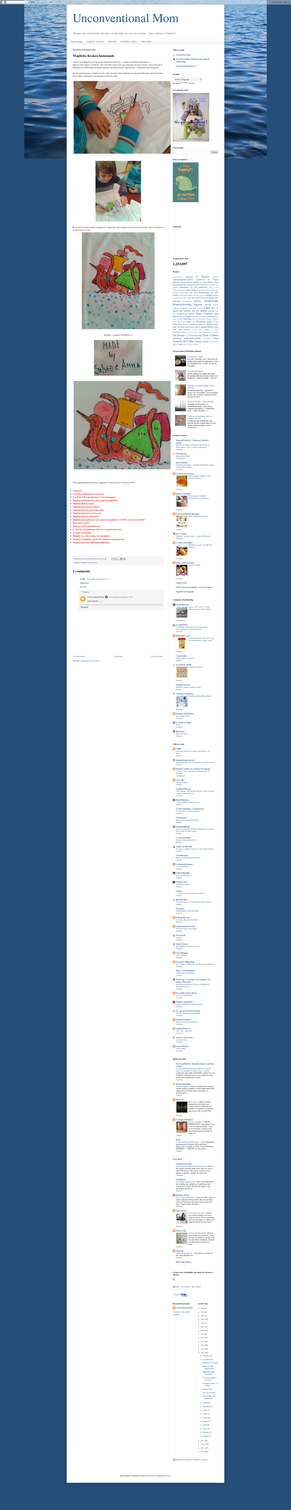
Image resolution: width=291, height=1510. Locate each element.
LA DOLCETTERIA (184, 542)
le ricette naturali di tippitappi (187, 514)
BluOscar (179, 1099)
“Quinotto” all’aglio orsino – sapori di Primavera (193, 536)
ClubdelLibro (203, 287)
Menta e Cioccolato (183, 493)
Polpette (209, 321)
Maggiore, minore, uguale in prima (188, 687)
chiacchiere (184, 287)
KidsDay (215, 305)
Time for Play (181, 1230)
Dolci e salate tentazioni (185, 562)
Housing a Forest (182, 1195)
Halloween (177, 301)
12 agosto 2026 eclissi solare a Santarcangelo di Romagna (192, 772)
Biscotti (196, 284)
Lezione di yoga (181, 1040)
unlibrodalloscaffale (192, 338)
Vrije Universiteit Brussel (185, 66)
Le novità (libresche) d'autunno (187, 920)
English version (95, 41)
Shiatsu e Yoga (211, 329)
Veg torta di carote (208, 1392)
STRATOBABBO (183, 873)
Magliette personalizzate (89, 562)
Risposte (86, 592)
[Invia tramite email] (112, 558)
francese (202, 295)
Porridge (215, 322)
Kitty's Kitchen (182, 462)
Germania (209, 295)
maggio (206, 1421)
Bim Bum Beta (181, 899)
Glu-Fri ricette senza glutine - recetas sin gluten (194, 587)
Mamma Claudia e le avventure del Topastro (193, 769)
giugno (205, 1417)
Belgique (176, 284)
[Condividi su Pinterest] (124, 558)
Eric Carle (194, 292)
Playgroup (200, 321)
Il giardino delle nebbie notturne (200, 696)
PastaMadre (214, 319)
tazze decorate (192, 332)
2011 (203, 1448)
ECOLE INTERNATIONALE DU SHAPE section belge (192, 60)
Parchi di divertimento (199, 319)
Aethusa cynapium (182, 1086)
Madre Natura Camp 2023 (185, 658)
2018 (203, 1337)
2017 (203, 1341)
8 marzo (179, 937)
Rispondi (83, 586)
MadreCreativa (182, 944)
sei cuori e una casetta (184, 1037)
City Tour (193, 287)
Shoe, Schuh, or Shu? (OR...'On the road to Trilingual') (195, 964)
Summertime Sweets (183, 456)
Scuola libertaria (182, 604)
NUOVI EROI (181, 1048)
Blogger (168, 1475)
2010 (203, 1451)
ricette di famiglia (200, 327)
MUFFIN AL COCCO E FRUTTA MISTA (200, 546)
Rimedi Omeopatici (183, 1084)
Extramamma (181, 817)
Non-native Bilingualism (185, 962)
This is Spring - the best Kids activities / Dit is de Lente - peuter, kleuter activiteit (195, 792)
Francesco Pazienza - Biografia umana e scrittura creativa (195, 1064)
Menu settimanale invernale (198, 516)
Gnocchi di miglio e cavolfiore (209, 1378)
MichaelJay (151, 1475)
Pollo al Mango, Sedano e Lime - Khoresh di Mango (200, 477)
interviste (207, 304)
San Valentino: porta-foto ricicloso (188, 946)
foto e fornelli (181, 534)
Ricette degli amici (187, 327)
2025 (203, 1312)
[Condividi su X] (118, 558)
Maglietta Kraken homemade (208, 1373)
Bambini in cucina (200, 282)
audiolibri (176, 282)
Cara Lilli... (180, 780)
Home (178, 1139)
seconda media (197, 330)
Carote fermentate (182, 866)
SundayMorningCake (179, 332)
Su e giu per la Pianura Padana (188, 1011)
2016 (203, 1345)
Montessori (181, 316)
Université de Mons (183, 55)
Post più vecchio (157, 656)
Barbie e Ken (213, 282)
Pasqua (208, 319)
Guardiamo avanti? (182, 884)
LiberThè (200, 308)
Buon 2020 (193, 1102)
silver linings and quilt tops (185, 1182)
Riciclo (210, 326)
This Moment (179, 335)
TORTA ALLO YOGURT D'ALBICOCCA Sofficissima (199, 497)
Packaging (211, 316)
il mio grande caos (183, 917)
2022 (203, 1323)
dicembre (206, 1355)
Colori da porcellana (179, 290)
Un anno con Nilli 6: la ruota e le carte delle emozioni (195, 849)
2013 (203, 1440)
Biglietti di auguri (186, 284)
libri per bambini (199, 310)
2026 (203, 1308)
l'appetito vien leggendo (185, 591)
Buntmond (180, 731)
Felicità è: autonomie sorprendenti (188, 1013)
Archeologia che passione (185, 973)
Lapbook (184, 308)
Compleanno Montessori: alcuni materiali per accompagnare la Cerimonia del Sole (192, 628)
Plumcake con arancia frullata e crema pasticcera (200, 386)
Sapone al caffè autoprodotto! (208, 1367)
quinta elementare (196, 324)
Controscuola (181, 656)
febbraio (206, 1432)
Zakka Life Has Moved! (184, 1253)
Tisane (187, 336)
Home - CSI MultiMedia (185, 970)
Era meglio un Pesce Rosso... (187, 993)
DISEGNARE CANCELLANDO (187, 911)
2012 (203, 1444)
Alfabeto (215, 277)
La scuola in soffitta (183, 722)
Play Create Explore (183, 1262)
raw (205, 324)
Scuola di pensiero (183, 684)
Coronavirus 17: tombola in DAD (187, 811)
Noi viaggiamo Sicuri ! (195, 371)
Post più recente (79, 656)
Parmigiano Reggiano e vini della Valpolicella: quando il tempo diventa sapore (195, 466)
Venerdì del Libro (183, 341)
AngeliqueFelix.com (183, 789)
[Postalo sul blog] (115, 558)
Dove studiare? (181, 955)
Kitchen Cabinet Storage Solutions (188, 857)
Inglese (198, 304)
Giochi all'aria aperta (180, 298)
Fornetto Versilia (193, 295)
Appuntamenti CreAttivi (185, 926)
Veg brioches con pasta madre (208, 1397)
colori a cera (213, 287)
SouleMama (180, 1179)
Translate (191, 83)
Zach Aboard (181, 1210)
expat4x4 (176, 295)
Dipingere (194, 290)
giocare (215, 295)
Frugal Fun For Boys (184, 1164)
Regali (210, 324)
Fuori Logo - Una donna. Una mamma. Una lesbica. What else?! (193, 980)
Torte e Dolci (210, 335)
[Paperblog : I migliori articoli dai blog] (180, 1296)
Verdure (205, 341)
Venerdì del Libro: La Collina (210, 1384)
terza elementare (203, 332)
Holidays (198, 301)
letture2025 (192, 308)
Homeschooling (182, 304)
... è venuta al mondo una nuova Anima (190, 893)
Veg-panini (207, 338)
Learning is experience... (185, 693)
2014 (203, 1352)
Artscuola (180, 908)
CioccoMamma (182, 953)
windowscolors (187, 344)
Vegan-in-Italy (181, 583)
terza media (214, 332)
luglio (205, 1413)
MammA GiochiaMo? (184, 1002)
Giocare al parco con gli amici (186, 928)
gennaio (206, 1436)
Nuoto (194, 316)
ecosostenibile (183, 293)
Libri (207, 308)
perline (175, 322)
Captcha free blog (195, 214)
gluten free (213, 297)
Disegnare (202, 290)
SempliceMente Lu (183, 1028)
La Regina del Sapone (184, 864)
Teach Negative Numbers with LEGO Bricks (191, 1166)
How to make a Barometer (185, 1197)
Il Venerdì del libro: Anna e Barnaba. (200, 401)
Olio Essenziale (201, 316)
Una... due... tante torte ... (185, 1031)
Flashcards (183, 295)
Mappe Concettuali (204, 313)
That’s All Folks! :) (182, 733)
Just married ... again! (195, 356)
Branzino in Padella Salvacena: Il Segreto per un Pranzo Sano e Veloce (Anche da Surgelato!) (193, 446)
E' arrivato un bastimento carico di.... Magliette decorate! (200, 417)
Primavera (186, 324)
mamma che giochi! (183, 1019)
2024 (203, 1315)
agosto (205, 1410)
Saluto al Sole (207, 1389)
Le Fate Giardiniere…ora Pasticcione (190, 808)
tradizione (177, 338)
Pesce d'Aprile (181, 322)
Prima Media (177, 324)
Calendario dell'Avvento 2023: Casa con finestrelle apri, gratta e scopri (201, 639)
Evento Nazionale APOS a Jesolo (187, 1142)
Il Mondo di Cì (181, 882)
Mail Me (112, 41)
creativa (179, 891)
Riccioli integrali (194, 565)
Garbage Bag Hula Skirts (197, 1233)
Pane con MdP (178, 319)
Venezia (198, 341)
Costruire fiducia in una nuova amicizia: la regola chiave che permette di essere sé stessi (193, 1069)
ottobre (205, 1402)
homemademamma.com (185, 760)
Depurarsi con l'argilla (210, 1362)
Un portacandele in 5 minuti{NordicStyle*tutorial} (193, 902)
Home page (76, 41)
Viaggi (180, 344)
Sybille (82, 579)
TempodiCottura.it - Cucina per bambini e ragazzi (192, 441)
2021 (203, 1326)
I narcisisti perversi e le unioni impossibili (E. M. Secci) (193, 752)
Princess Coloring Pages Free (186, 840)
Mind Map (146, 41)
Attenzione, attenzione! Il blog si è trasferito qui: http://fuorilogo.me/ (193, 985)
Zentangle (195, 344)
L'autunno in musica (196, 667)
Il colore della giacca (183, 875)
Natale (188, 316)
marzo (205, 1428)
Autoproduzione (186, 282)
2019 (203, 1334)
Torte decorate (196, 335)
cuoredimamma (182, 855)
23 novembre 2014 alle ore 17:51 (98, 579)
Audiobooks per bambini (207, 279)
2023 (203, 1319)
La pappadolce (181, 624)
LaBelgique (176, 308)
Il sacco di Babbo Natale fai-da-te (187, 802)
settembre (206, 1406)
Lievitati (211, 311)
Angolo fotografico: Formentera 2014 (189, 1004)
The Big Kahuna (182, 782)
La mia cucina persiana (185, 473)
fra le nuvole (181, 935)
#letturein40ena (177, 277)
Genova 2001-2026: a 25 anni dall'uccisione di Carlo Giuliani (199, 608)
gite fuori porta (193, 297)
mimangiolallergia (183, 826)
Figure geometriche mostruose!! (187, 1022)
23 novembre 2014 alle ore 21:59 (120, 597)
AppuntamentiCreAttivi (183, 279)
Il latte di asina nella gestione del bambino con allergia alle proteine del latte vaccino (195, 830)
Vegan (215, 338)
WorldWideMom (182, 800)
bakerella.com (181, 453)
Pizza (194, 322)
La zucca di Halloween (184, 995)
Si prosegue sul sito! (183, 716)
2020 (203, 1330)
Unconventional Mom (126, 17)
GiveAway (204, 297)
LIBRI (178, 749)
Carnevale (202, 284)
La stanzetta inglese (183, 837)
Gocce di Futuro (182, 1046)
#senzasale (189, 277)
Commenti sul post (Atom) (90, 660)
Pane (216, 316)
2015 (203, 1349)
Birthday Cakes (129, 41)
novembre (206, 1359)
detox (189, 290)
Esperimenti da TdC (208, 292)
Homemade (211, 301)
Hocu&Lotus (187, 301)
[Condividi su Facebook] (121, 558)
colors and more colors (197, 1213)
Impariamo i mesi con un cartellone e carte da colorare (195, 762)
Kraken (90, 67)
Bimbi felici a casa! (183, 635)
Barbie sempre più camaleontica (187, 820)
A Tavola (202, 276)
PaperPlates (187, 319)
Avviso (178, 725)
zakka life (179, 1251)
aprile (205, 1424)
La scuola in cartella (183, 664)
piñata (189, 321)
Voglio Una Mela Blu (184, 846)
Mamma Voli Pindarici (184, 713)
